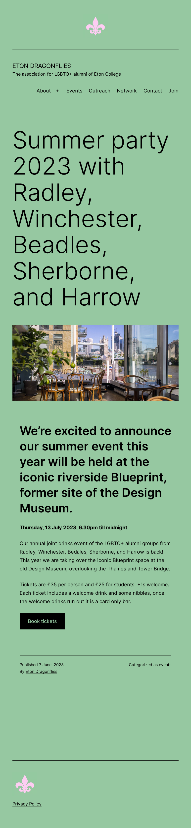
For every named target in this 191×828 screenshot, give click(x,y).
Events (74, 91)
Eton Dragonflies (41, 65)
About (44, 91)
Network (127, 91)
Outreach (99, 91)
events (165, 664)
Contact (152, 91)
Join (174, 91)
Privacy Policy (27, 803)
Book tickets (42, 621)
